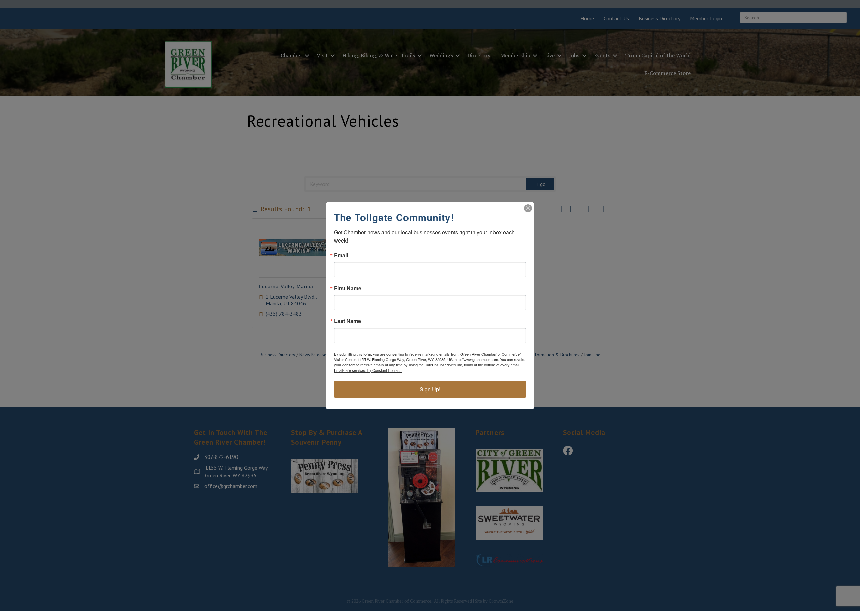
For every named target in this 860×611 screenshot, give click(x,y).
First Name (347, 288)
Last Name (347, 321)
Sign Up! (430, 389)
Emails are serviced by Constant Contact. (368, 370)
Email (341, 255)
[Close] (528, 208)
